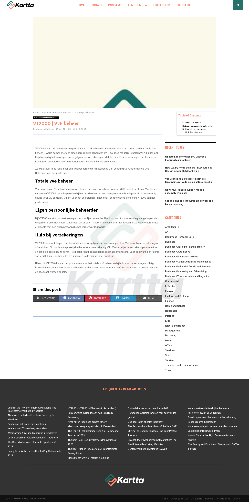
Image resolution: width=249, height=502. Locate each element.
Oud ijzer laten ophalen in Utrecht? (146, 422)
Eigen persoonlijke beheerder (198, 126)
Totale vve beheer (193, 123)
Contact (96, 5)
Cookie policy (161, 5)
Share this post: (196, 132)
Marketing (170, 335)
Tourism (169, 360)
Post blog (183, 5)
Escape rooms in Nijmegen (202, 422)
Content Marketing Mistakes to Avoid (147, 449)
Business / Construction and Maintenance (188, 261)
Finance (169, 301)
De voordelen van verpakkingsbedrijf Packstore (33, 437)
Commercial (172, 281)
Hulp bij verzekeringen (195, 129)
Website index (223, 499)
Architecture (172, 227)
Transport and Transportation (181, 365)
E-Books (170, 286)
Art (166, 232)
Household (171, 310)
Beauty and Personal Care (179, 237)
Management (172, 330)
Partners (114, 5)
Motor (168, 340)
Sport (168, 355)
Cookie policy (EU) (179, 499)
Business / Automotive (177, 251)
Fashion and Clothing (177, 296)
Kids (167, 320)
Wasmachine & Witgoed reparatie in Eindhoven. (33, 433)
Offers (168, 345)
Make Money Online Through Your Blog (88, 458)
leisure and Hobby (175, 325)
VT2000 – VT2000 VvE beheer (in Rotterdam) (92, 408)
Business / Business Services (46, 118)
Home (81, 5)
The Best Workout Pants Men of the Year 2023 (153, 426)
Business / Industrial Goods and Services (188, 266)
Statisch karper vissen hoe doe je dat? (148, 408)
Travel (168, 370)
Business (170, 242)
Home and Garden (175, 306)
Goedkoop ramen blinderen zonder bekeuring (212, 417)
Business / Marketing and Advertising (186, 271)
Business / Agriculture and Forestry (185, 246)
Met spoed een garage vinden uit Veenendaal (92, 426)
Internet (169, 316)
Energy (169, 291)
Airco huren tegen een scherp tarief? (87, 422)
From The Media (137, 5)
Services (170, 350)
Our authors (196, 499)
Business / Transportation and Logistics (187, 276)
